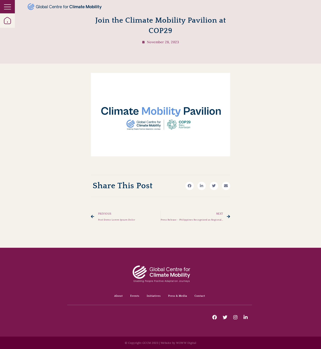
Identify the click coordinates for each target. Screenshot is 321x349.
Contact (199, 295)
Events (134, 295)
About (118, 295)
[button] (189, 186)
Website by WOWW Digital (178, 343)
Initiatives (154, 295)
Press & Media (177, 295)
